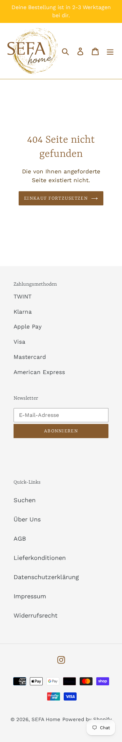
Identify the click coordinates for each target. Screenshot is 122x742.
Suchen (25, 500)
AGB (20, 538)
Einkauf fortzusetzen (56, 198)
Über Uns (27, 519)
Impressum (30, 596)
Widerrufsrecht (36, 615)
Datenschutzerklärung (46, 576)
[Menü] (110, 51)
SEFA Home (46, 719)
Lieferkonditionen (40, 557)
